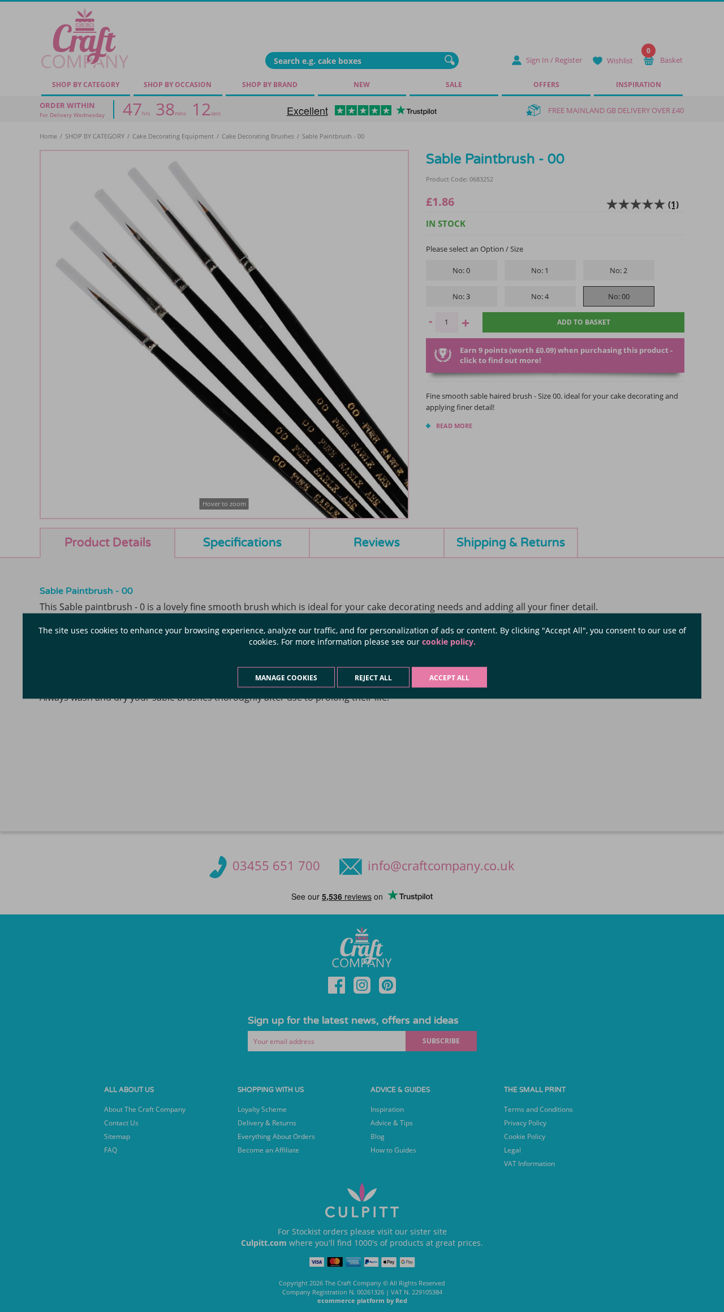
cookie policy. (449, 641)
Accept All (449, 678)
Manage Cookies (286, 678)
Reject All (373, 678)
